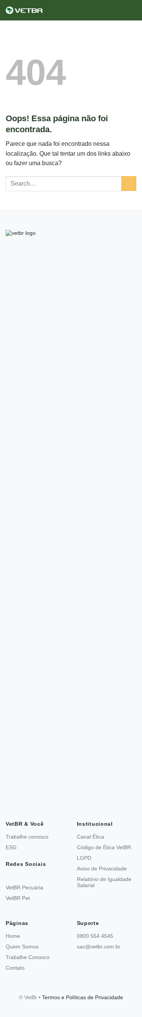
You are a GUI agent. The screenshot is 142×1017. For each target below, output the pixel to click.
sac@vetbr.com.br (98, 947)
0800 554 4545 (95, 936)
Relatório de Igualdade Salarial (104, 882)
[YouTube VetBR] (19, 877)
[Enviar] (129, 183)
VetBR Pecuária (24, 887)
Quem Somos (22, 947)
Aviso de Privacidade (102, 868)
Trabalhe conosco (27, 837)
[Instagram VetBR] (8, 877)
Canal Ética (90, 837)
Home (13, 936)
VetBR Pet (18, 898)
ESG (11, 847)
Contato (15, 968)
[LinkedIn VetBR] (30, 877)
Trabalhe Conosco (28, 957)
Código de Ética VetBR (104, 847)
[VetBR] (43, 10)
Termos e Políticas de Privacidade (82, 997)
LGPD (84, 858)
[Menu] (131, 10)
